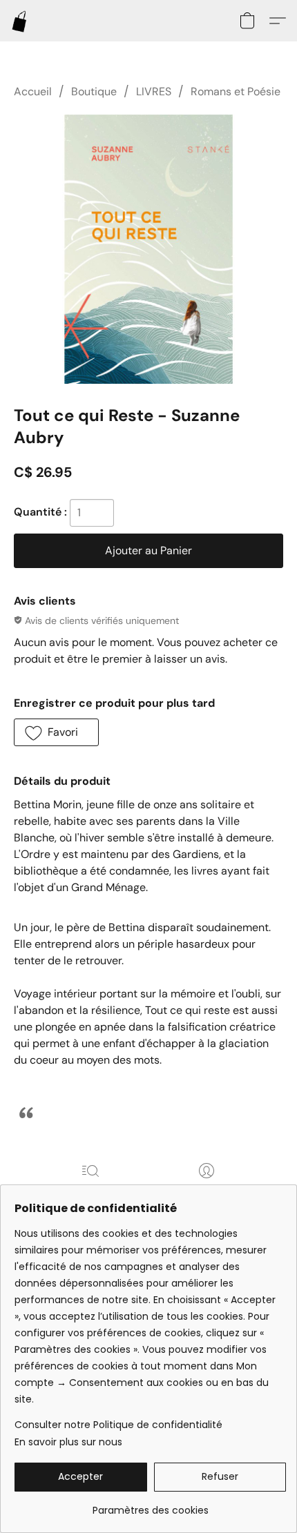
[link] (150, 1505)
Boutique (94, 91)
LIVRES (153, 91)
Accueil (33, 91)
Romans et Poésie (235, 91)
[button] (20, 20)
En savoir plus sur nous (68, 1442)
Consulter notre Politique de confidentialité (118, 1425)
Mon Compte (206, 1190)
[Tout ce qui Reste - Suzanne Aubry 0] (148, 249)
